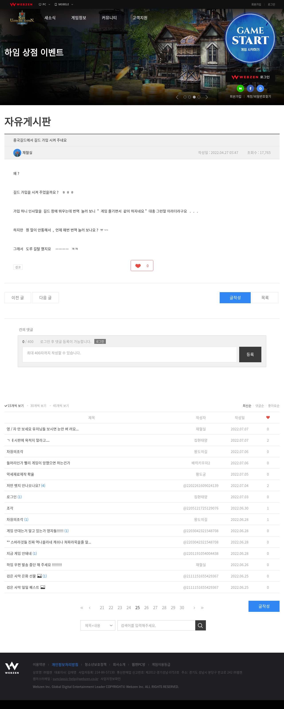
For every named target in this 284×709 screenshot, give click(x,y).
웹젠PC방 (138, 664)
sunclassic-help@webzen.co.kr (75, 678)
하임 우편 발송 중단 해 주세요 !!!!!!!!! (34, 564)
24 (128, 608)
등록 (250, 354)
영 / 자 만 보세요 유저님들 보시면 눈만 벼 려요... (43, 428)
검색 (200, 625)
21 (102, 608)
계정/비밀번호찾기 (259, 96)
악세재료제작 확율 (20, 474)
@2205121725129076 (201, 508)
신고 (18, 267)
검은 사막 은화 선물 (27, 576)
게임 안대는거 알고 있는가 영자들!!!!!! (38, 530)
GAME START (250, 38)
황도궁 (201, 474)
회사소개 (119, 664)
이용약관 (39, 664)
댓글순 (259, 405)
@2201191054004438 (201, 553)
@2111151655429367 (201, 576)
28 (164, 608)
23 (120, 608)
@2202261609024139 (201, 485)
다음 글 (45, 298)
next (206, 97)
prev (177, 97)
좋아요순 (274, 405)
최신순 (247, 405)
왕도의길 (200, 451)
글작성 (235, 298)
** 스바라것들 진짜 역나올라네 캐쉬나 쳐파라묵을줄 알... (49, 542)
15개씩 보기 (16, 405)
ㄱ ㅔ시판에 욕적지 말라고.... (28, 440)
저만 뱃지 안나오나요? (26, 485)
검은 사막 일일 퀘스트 (23, 587)
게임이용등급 (161, 664)
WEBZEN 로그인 (250, 77)
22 (111, 608)
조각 (10, 508)
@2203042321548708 (201, 530)
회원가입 (256, 4)
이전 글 (18, 298)
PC (44, 4)
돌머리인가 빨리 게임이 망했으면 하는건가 (38, 462)
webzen (21, 4)
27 (155, 608)
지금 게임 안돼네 (22, 553)
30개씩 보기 (38, 405)
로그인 (271, 4)
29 (173, 608)
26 (146, 608)
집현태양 (200, 440)
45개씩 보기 (61, 405)
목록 (265, 298)
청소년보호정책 (95, 664)
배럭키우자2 (200, 462)
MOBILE (63, 4)
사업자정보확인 (111, 678)
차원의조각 (15, 451)
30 (182, 608)
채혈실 (27, 152)
